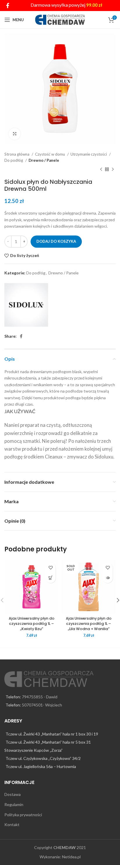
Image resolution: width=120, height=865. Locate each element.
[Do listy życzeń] (50, 568)
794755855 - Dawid (39, 696)
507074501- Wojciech (42, 704)
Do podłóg (14, 160)
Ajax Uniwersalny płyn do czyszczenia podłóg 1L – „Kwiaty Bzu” (31, 623)
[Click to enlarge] (14, 134)
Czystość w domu (50, 154)
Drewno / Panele (44, 160)
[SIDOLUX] (26, 305)
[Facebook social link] (7, 5)
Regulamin (13, 804)
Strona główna (17, 154)
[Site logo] (60, 19)
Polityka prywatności (23, 814)
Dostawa (12, 794)
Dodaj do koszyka (56, 241)
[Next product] (113, 169)
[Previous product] (101, 169)
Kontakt (12, 824)
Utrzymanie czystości (89, 154)
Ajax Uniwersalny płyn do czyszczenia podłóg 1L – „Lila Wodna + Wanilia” (89, 623)
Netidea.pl (71, 856)
